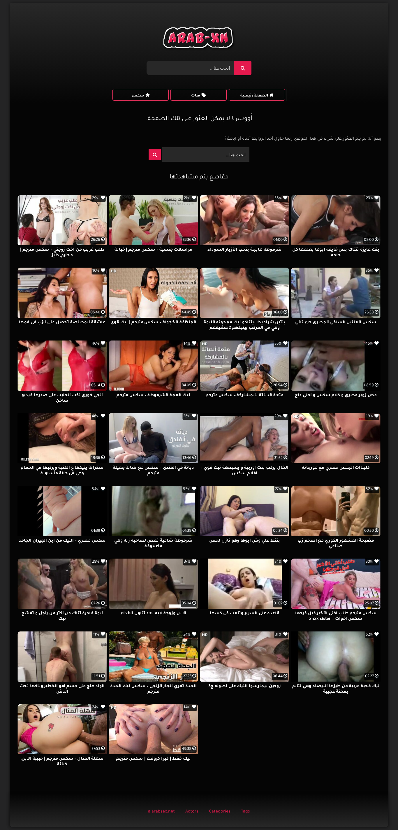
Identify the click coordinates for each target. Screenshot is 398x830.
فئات (195, 96)
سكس (138, 96)
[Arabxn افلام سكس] (199, 39)
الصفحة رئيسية (254, 96)
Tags (245, 812)
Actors (191, 812)
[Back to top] (379, 812)
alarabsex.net (161, 812)
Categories (219, 812)
